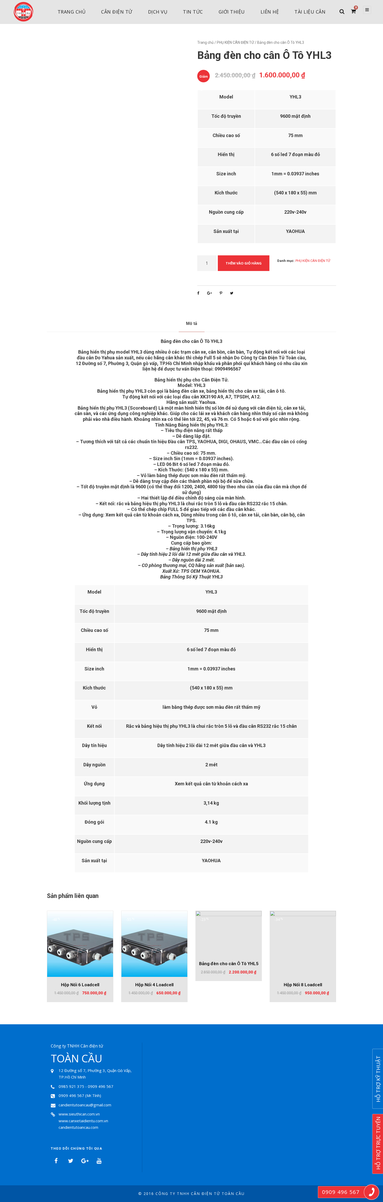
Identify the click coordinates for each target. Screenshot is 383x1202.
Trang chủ (72, 12)
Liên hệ (270, 12)
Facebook (56, 1161)
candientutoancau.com (78, 1127)
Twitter (70, 1161)
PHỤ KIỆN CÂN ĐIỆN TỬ (235, 42)
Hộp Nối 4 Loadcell (154, 984)
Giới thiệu (232, 12)
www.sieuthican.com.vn (79, 1114)
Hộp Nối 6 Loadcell (80, 984)
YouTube (99, 1161)
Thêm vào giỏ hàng (244, 263)
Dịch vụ (158, 12)
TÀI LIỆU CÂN (309, 12)
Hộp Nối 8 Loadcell (303, 984)
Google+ (84, 1161)
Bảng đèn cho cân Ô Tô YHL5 (228, 963)
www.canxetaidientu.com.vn (83, 1120)
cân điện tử (116, 12)
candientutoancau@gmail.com (85, 1104)
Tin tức (193, 12)
